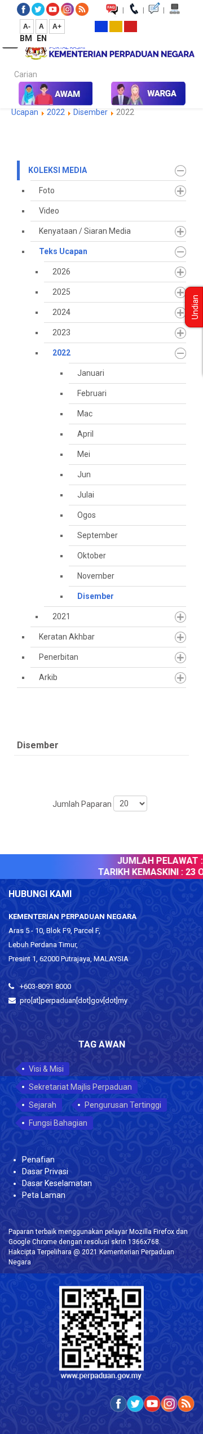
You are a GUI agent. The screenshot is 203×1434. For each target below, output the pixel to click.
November (95, 575)
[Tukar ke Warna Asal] (101, 25)
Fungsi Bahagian (58, 1122)
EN (42, 38)
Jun (84, 474)
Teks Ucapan (63, 251)
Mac (84, 413)
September (97, 535)
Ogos (86, 515)
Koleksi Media (57, 170)
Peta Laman (43, 1195)
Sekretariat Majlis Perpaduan (80, 1086)
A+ (56, 26)
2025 (61, 291)
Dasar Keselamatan (57, 1183)
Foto (47, 190)
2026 (61, 271)
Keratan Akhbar (67, 636)
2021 (61, 616)
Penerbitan (58, 656)
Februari (92, 393)
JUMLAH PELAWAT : (155, 860)
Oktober (91, 555)
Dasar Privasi (45, 1171)
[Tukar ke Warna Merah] (130, 25)
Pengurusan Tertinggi (123, 1104)
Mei (83, 454)
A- (26, 26)
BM (27, 38)
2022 (57, 112)
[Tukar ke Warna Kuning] (115, 25)
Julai (85, 494)
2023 (61, 332)
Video (49, 210)
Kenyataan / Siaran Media (85, 231)
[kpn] (109, 51)
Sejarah (42, 1104)
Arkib (48, 677)
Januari (90, 373)
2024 (61, 312)
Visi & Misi (46, 1068)
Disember (90, 112)
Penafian (38, 1159)
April (85, 433)
